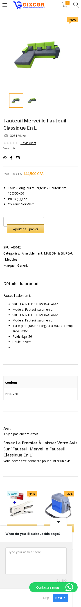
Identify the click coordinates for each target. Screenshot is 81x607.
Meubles (11, 259)
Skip (46, 598)
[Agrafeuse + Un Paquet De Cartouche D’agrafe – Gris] (22, 506)
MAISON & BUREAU (58, 253)
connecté (34, 461)
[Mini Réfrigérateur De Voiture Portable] (59, 506)
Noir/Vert (11, 394)
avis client (28, 143)
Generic (22, 265)
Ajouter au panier (25, 229)
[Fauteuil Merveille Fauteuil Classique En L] (5, 157)
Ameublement (32, 253)
